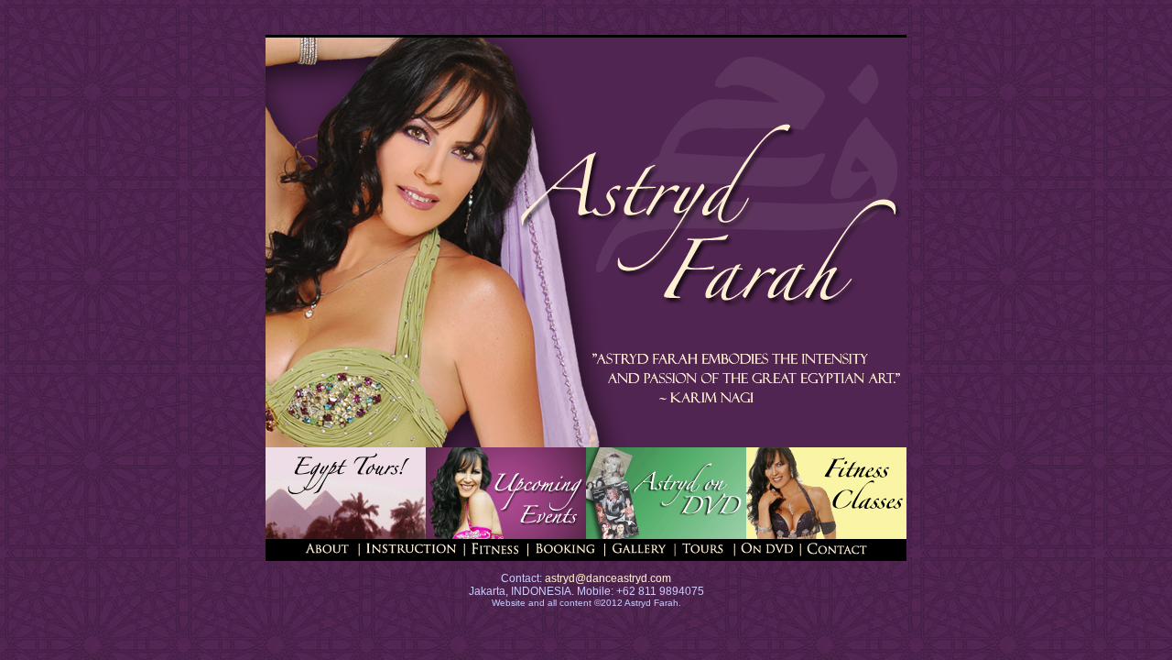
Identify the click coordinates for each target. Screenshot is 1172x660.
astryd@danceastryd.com (606, 578)
